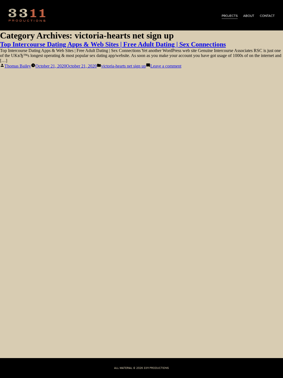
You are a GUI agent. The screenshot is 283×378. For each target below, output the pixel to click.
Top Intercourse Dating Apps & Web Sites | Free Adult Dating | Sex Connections (113, 44)
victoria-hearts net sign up (123, 66)
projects (230, 16)
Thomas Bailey (17, 66)
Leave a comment (165, 66)
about (248, 16)
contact (267, 16)
